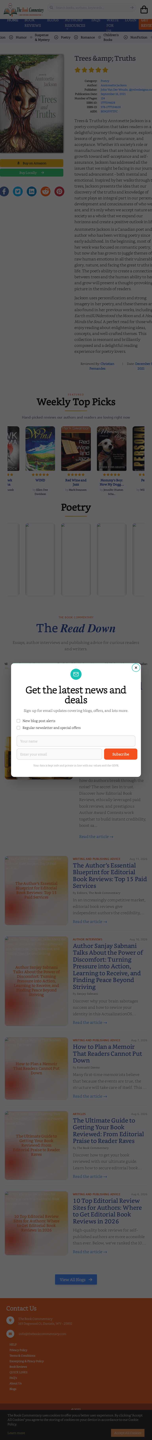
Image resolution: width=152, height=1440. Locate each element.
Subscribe (120, 754)
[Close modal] (136, 667)
